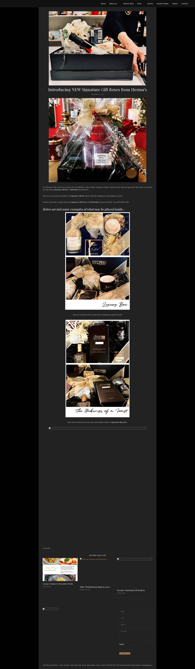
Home (103, 4)
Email (122, 644)
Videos (175, 4)
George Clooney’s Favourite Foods (58, 584)
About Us (113, 4)
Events (150, 4)
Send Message (124, 653)
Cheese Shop (128, 4)
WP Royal (55, 665)
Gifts (139, 4)
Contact (184, 4)
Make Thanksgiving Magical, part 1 (95, 587)
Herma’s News (163, 4)
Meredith (47, 548)
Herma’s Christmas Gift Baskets (131, 590)
